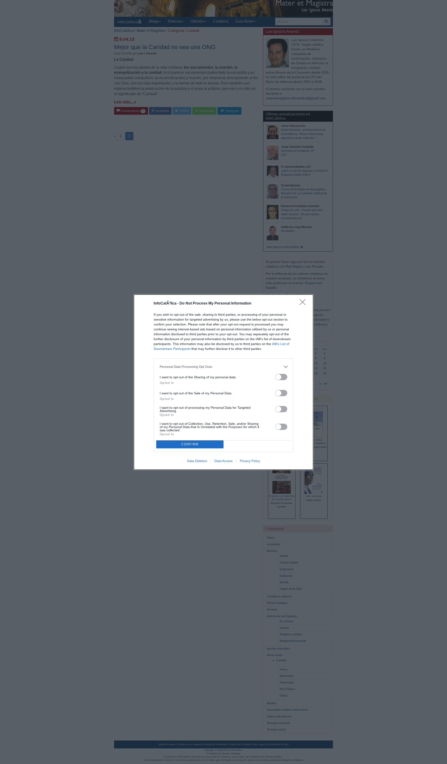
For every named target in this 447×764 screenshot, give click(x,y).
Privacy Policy (250, 461)
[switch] (281, 377)
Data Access (223, 461)
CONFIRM (190, 444)
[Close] (304, 303)
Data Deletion (197, 461)
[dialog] (223, 382)
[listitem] (223, 366)
